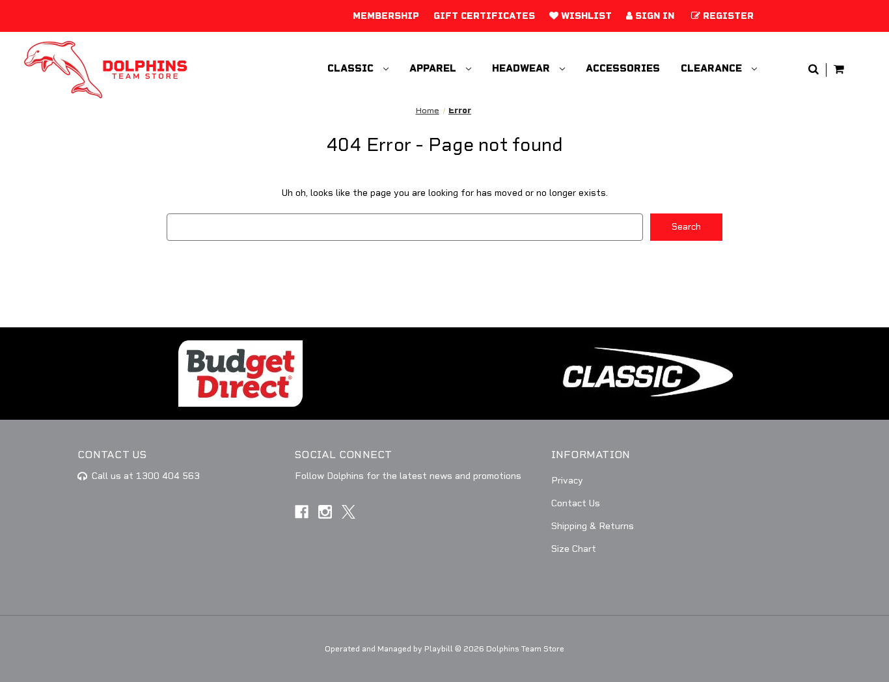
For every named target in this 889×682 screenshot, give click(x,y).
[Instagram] (325, 512)
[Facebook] (301, 512)
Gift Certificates (484, 15)
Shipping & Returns (592, 526)
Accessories (623, 68)
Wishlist (585, 15)
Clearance (713, 68)
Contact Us (575, 503)
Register (727, 15)
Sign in (653, 15)
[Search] (813, 70)
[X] (348, 512)
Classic (351, 68)
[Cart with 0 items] (839, 70)
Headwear (522, 68)
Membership (386, 15)
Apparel (434, 68)
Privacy (567, 480)
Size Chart (573, 548)
